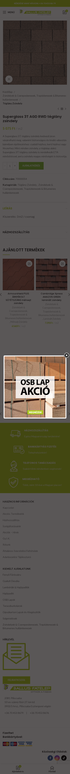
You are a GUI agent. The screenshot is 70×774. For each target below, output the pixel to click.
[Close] (66, 355)
